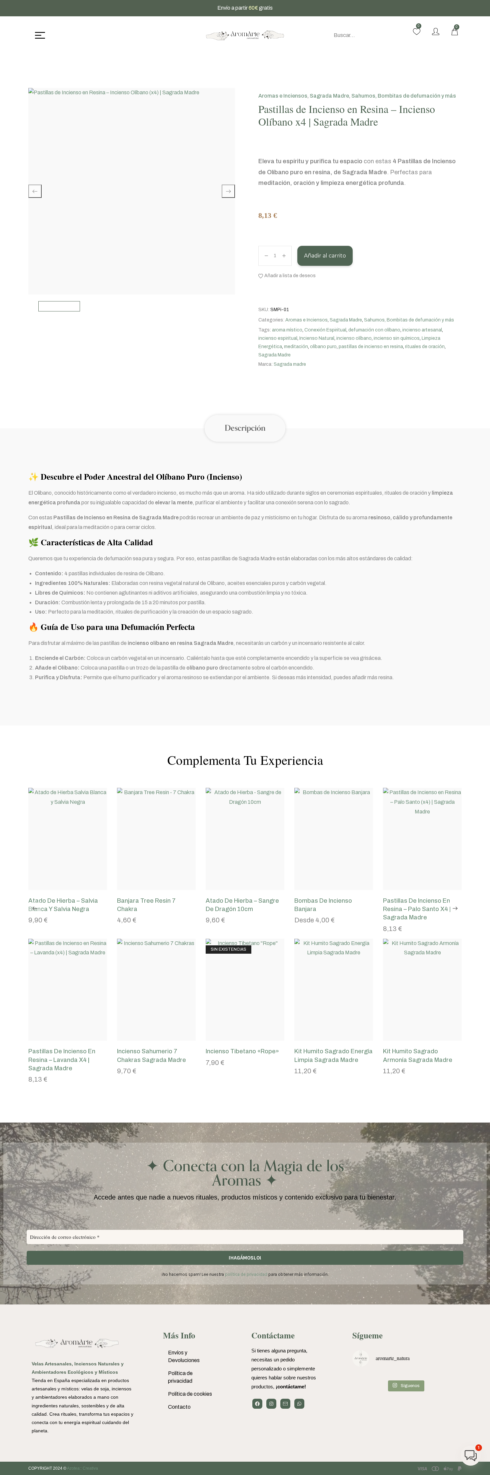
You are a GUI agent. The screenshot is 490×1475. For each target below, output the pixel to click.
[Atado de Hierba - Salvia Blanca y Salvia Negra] (67, 839)
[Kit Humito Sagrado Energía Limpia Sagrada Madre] (333, 990)
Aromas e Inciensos (282, 96)
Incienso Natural (316, 338)
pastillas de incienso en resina (371, 346)
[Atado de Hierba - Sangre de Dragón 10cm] (245, 839)
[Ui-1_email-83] (285, 1404)
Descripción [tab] (245, 428)
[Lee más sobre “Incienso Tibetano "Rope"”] (236, 1037)
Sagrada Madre (329, 96)
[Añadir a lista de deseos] (76, 886)
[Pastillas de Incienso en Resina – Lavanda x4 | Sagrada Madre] (67, 990)
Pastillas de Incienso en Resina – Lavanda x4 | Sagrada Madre (61, 1059)
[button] (59, 886)
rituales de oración (425, 346)
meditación (296, 346)
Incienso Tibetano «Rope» (242, 1051)
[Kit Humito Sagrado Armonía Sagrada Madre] (422, 990)
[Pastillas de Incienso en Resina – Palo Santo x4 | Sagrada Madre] (422, 839)
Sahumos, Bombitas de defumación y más (403, 96)
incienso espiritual (277, 338)
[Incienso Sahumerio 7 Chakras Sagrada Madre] (156, 990)
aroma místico (287, 329)
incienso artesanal (422, 329)
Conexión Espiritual (325, 329)
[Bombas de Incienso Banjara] (333, 839)
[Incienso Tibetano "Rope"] (245, 990)
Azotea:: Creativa (82, 1468)
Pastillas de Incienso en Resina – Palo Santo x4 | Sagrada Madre (417, 909)
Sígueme (367, 1335)
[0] (416, 31)
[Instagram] (271, 1404)
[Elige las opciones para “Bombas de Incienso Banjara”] (325, 886)
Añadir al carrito (325, 255)
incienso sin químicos (397, 338)
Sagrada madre (290, 364)
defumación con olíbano (374, 329)
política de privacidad (246, 1274)
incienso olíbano (354, 338)
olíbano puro (323, 346)
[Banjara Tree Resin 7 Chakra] (156, 839)
